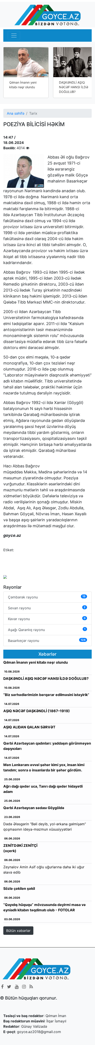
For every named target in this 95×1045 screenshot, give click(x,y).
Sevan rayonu (47, 608)
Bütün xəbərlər (18, 930)
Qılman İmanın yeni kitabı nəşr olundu (22, 84)
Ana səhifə (15, 113)
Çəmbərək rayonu (47, 597)
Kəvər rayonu (47, 618)
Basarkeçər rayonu (47, 640)
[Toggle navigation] (14, 35)
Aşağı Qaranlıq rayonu (47, 629)
